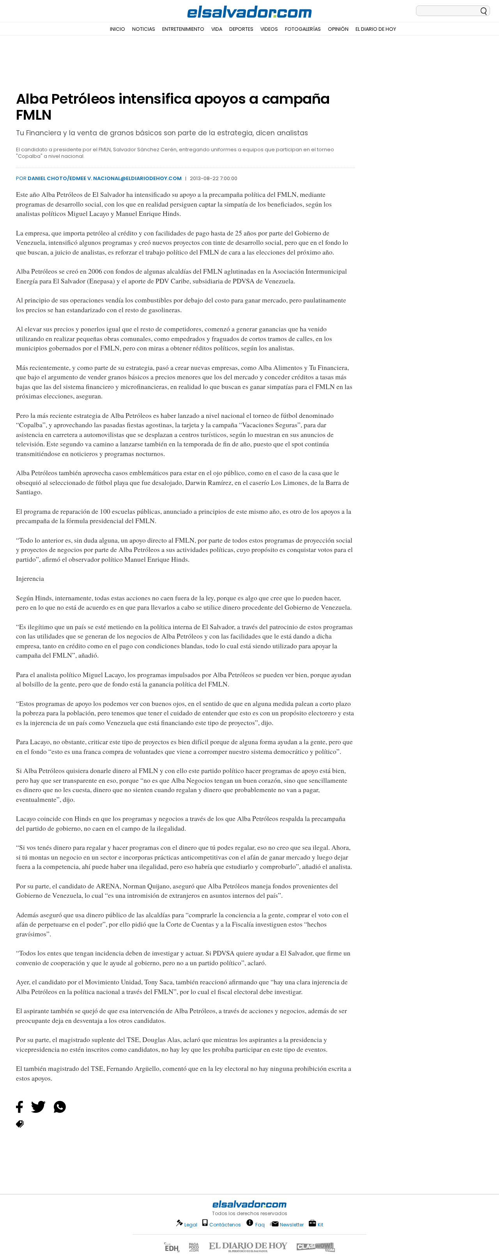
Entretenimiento (183, 29)
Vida (216, 29)
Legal (190, 1224)
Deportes (241, 29)
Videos (269, 29)
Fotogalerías (303, 29)
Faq (260, 1224)
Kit (320, 1224)
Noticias (143, 29)
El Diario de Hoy (376, 29)
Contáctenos (225, 1224)
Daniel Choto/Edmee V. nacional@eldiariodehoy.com (105, 178)
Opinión (338, 29)
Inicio (117, 29)
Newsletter (292, 1224)
